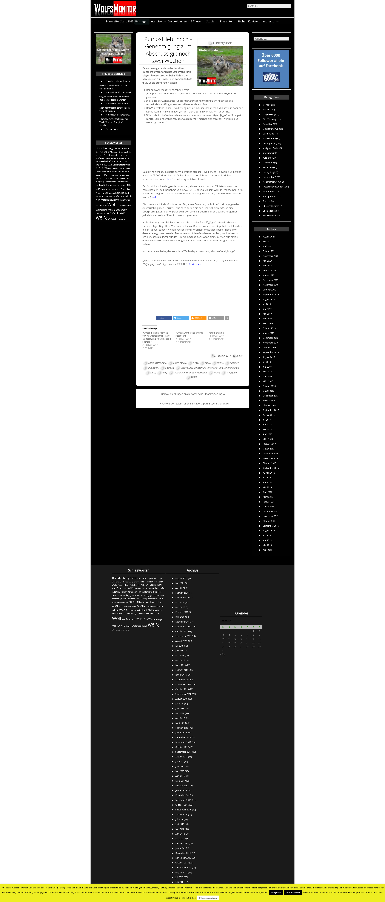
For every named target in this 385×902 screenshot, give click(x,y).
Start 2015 (127, 21)
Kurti (106, 174)
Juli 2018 (267, 361)
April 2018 (267, 376)
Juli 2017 (267, 419)
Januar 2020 (268, 275)
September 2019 (271, 294)
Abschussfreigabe (157, 363)
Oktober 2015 (269, 521)
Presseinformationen (273, 186)
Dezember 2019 (270, 280)
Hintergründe (269, 143)
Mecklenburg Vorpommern (147, 599)
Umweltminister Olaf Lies (148, 613)
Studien (211, 21)
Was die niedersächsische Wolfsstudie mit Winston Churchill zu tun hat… (114, 85)
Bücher (241, 21)
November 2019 (271, 284)
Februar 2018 (269, 386)
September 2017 (271, 410)
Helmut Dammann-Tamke (119, 168)
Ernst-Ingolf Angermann (129, 582)
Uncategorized (270, 210)
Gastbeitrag (268, 133)
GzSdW (103, 168)
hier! (169, 179)
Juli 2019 (267, 304)
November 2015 (271, 516)
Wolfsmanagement (117, 209)
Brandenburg (104, 148)
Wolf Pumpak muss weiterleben (190, 372)
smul (153, 372)
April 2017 (267, 434)
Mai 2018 (267, 371)
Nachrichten (268, 176)
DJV (109, 151)
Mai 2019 (267, 313)
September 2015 (271, 525)
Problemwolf (101, 193)
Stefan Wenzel (121, 196)
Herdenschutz (102, 171)
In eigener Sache (271, 148)
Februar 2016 (269, 501)
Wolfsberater (124, 205)
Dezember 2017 (270, 395)
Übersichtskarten (271, 205)
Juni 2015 (267, 540)
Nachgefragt (269, 172)
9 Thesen (196, 21)
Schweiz (109, 196)
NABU (103, 185)
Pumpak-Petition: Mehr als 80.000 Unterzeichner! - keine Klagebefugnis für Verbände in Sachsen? (156, 337)
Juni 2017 (267, 424)
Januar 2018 (268, 390)
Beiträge (140, 21)
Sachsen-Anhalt (133, 610)
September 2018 (271, 352)
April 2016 (267, 492)
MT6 (114, 181)
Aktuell (266, 109)
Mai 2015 (267, 545)
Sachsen (120, 192)
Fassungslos (112, 128)
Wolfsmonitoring (102, 213)
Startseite (112, 21)
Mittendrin (268, 167)
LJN (107, 178)
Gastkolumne (269, 138)
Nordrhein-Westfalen (111, 189)
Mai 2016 (267, 487)
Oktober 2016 (269, 463)
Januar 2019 (268, 333)
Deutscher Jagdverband (147, 578)
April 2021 (267, 246)
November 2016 (271, 458)
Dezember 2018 (270, 337)
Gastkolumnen (177, 21)
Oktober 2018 (269, 347)
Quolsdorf (153, 367)
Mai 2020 (267, 260)
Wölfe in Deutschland (116, 219)
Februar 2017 (269, 443)
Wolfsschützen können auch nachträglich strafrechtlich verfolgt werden (114, 107)
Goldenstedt (107, 165)
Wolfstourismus (270, 215)
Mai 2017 (267, 429)
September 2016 (271, 468)
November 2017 (271, 400)
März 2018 (268, 381)
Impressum (269, 21)
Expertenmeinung (271, 128)
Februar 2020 (269, 270)
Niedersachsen (116, 185)
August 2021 (269, 236)
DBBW (117, 148)
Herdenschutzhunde (119, 171)
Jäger (207, 363)
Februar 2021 (269, 251)
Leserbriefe (268, 162)
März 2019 (268, 323)
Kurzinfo (267, 157)
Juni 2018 (267, 366)
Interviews (157, 21)
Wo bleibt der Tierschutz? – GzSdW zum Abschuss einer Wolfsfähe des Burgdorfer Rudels (114, 119)
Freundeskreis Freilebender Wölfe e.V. (133, 585)
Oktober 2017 (269, 405)
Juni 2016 (267, 482)
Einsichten (226, 21)
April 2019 (267, 318)
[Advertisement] (192, 147)
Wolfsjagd (231, 372)
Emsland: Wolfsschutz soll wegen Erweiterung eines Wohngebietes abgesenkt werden (115, 96)
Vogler (239, 355)
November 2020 (271, 255)
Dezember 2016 (270, 453)
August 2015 (269, 530)
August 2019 (269, 299)
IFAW (195, 363)
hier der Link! (194, 264)
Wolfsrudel (114, 213)
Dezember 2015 (270, 511)
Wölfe (102, 218)
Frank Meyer (179, 363)
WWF (122, 212)
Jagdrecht (100, 175)
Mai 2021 (267, 241)
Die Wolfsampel (270, 119)
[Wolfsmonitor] (115, 9)
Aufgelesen (268, 114)
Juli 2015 (267, 535)
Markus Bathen (115, 178)
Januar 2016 (268, 506)
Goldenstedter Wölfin (155, 588)
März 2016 (268, 496)
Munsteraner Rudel (120, 602)
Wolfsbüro (101, 209)
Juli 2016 (267, 477)
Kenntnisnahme (216, 332)
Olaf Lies (125, 189)
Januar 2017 (268, 448)
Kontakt (253, 21)
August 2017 (269, 415)
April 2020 (267, 265)
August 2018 (269, 357)
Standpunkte (269, 196)
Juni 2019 (267, 308)
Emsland (115, 152)
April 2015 (267, 549)
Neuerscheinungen (272, 181)
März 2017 (268, 439)
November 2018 (271, 342)
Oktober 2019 (269, 289)
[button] (164, 318)
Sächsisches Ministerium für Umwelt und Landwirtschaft (210, 367)
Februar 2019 (269, 328)
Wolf (112, 205)
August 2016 (269, 472)
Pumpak (111, 193)
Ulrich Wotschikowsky (124, 613)
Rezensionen (269, 191)
